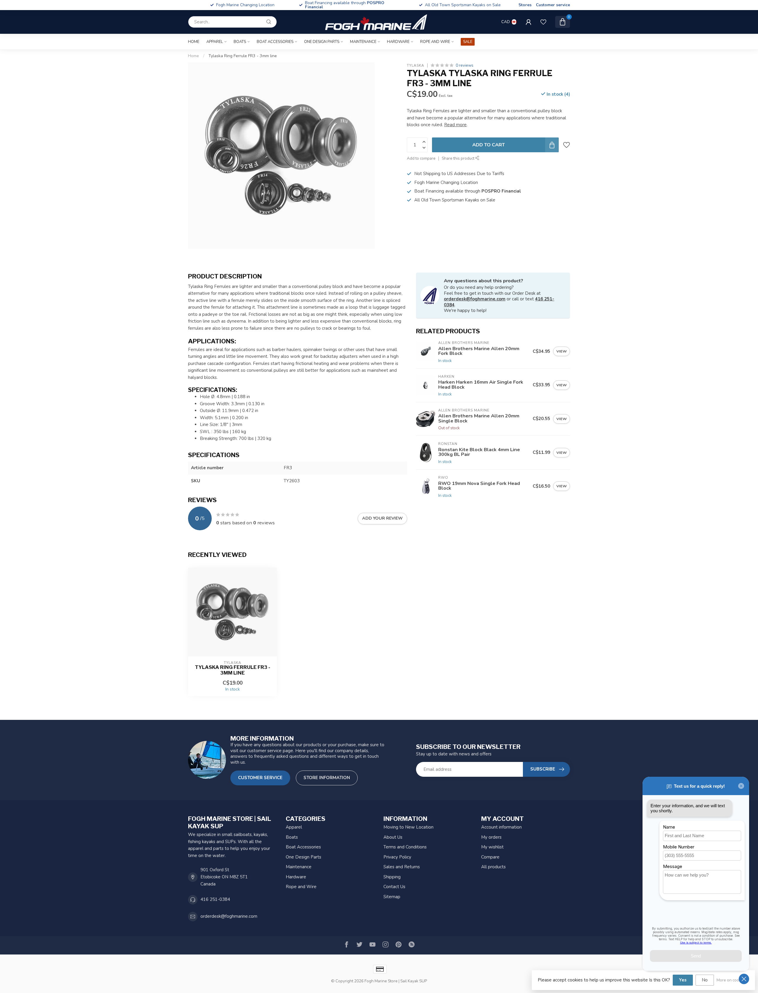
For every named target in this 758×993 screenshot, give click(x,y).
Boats (240, 41)
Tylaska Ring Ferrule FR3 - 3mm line (242, 56)
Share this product (458, 158)
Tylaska (415, 65)
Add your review (382, 518)
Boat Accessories (275, 41)
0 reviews (464, 65)
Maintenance (363, 41)
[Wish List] (543, 22)
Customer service (553, 5)
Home (193, 41)
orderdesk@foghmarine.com (474, 299)
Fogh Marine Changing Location (354, 5)
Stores (524, 5)
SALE (467, 41)
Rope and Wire (435, 41)
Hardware (398, 41)
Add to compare (421, 158)
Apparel (214, 41)
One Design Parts (321, 41)
